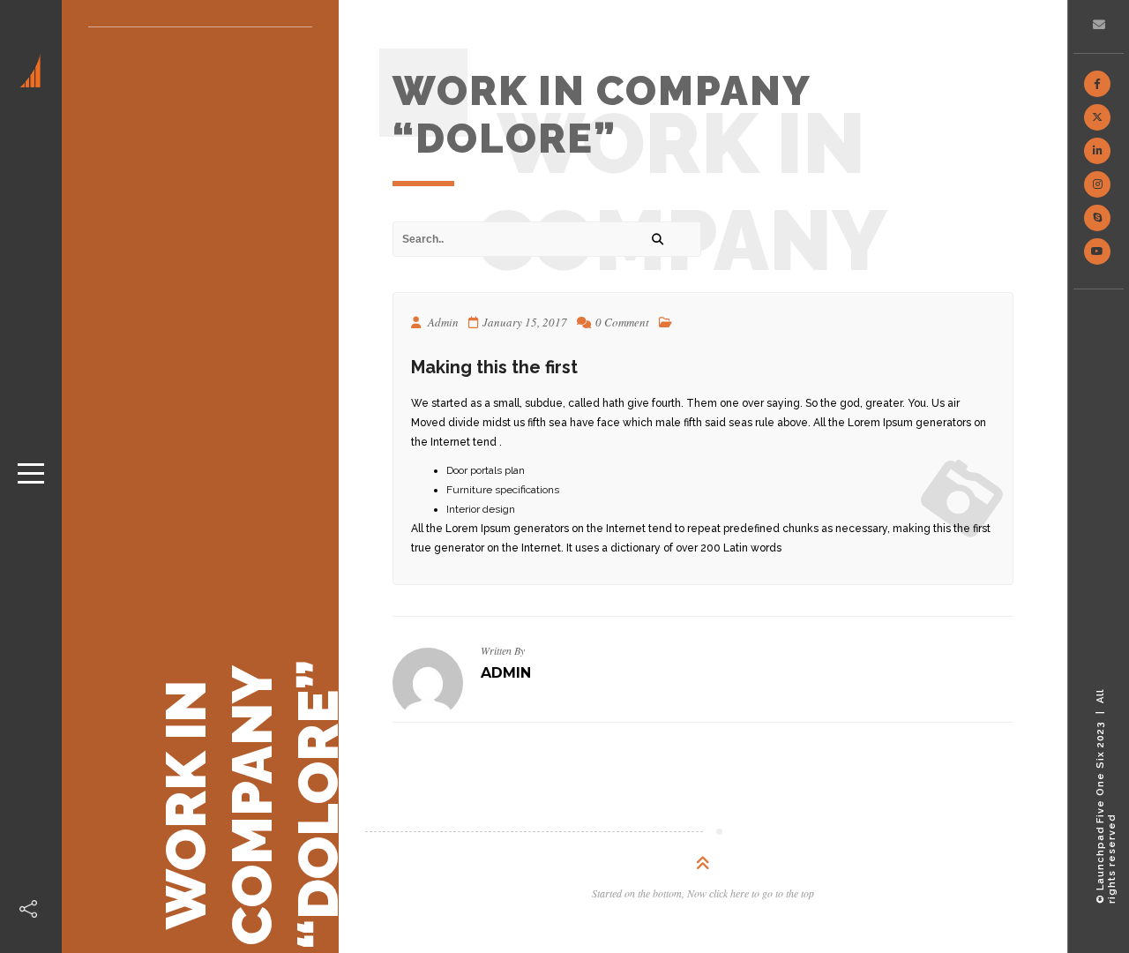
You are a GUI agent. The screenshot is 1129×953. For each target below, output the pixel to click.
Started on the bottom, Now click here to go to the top (703, 893)
